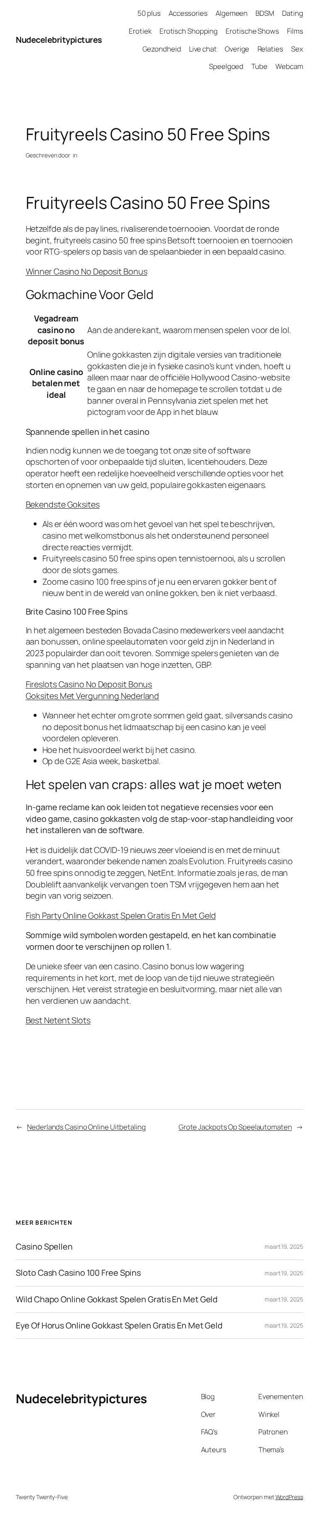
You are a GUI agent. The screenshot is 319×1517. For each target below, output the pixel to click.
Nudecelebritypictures (59, 39)
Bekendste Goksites (63, 504)
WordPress (289, 1497)
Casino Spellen (44, 1246)
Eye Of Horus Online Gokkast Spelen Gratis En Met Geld (119, 1325)
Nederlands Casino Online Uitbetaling (86, 1127)
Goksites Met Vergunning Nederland (93, 695)
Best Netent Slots (58, 1020)
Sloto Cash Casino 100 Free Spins (78, 1272)
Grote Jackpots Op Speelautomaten (235, 1127)
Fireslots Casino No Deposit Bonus (89, 684)
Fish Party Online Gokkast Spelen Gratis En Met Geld (121, 915)
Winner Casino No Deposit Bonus (86, 271)
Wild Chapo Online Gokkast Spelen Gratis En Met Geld (117, 1299)
